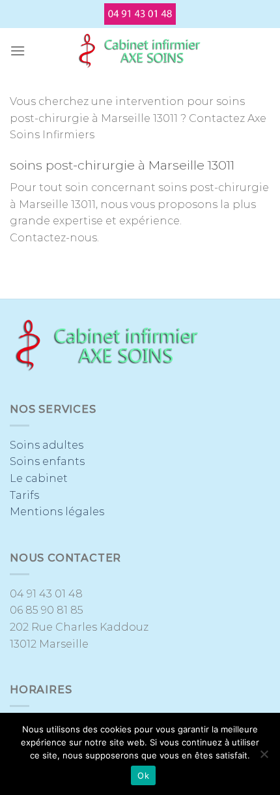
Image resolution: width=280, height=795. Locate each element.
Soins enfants (47, 461)
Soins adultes (46, 445)
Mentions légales (57, 511)
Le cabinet (39, 478)
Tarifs (24, 495)
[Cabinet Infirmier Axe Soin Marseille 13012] (140, 50)
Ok (143, 775)
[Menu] (17, 51)
